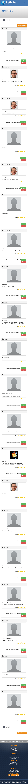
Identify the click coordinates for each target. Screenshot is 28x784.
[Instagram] (9, 775)
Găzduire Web (14, 747)
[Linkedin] (12, 775)
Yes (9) (23, 473)
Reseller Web (14, 749)
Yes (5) (23, 60)
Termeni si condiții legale (14, 764)
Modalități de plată (14, 763)
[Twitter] (14, 775)
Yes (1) (23, 442)
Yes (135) (23, 122)
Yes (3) (23, 685)
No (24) (23, 687)
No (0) (24, 62)
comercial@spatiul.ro (16, 771)
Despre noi (14, 762)
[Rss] (18, 775)
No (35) (23, 124)
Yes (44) (23, 188)
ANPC (12, 782)
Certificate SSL (14, 754)
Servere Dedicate (14, 758)
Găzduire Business (14, 748)
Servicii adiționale (14, 750)
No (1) (24, 723)
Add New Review (22, 25)
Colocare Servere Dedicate (14, 757)
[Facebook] (16, 775)
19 (21, 727)
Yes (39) (23, 158)
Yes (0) (23, 92)
